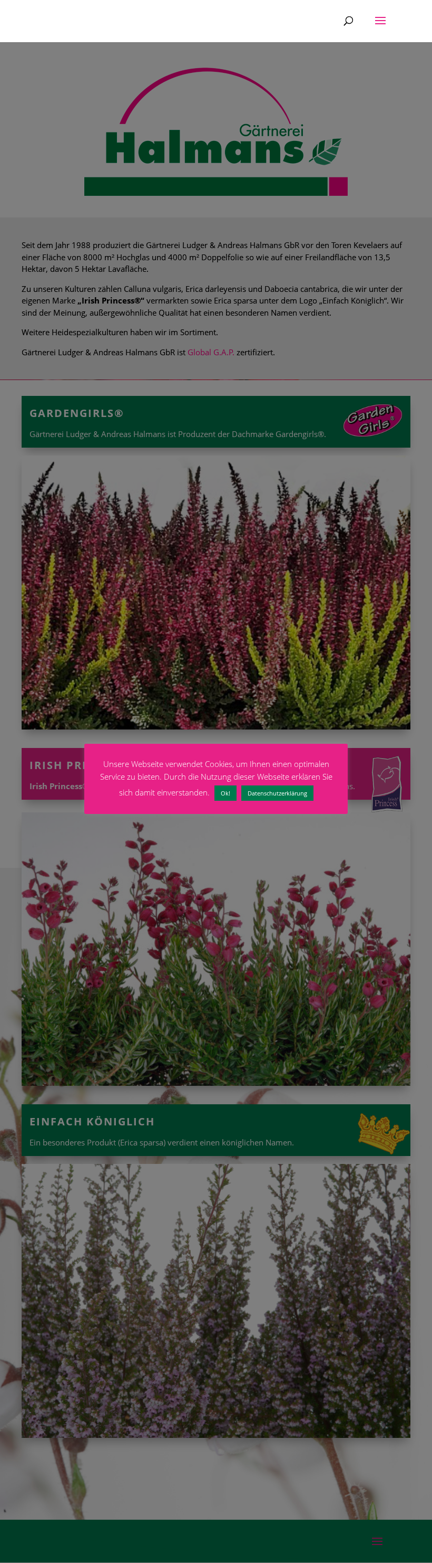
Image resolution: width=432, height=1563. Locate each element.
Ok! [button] (225, 793)
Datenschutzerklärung (277, 793)
